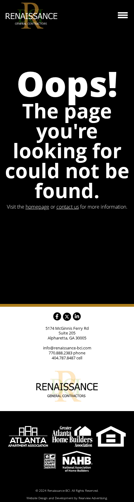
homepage (37, 206)
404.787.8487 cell (67, 358)
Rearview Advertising (93, 498)
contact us (67, 206)
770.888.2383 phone (67, 353)
